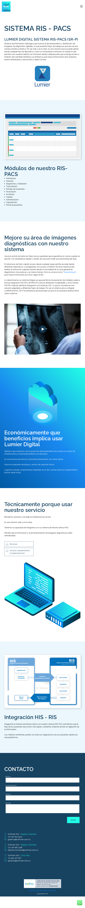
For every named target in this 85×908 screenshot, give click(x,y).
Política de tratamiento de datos (42, 890)
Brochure (13, 544)
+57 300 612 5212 (15, 837)
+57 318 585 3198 (15, 847)
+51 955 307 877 (14, 858)
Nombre (7, 776)
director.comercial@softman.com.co (23, 850)
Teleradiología (69, 272)
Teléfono (8, 794)
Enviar (73, 820)
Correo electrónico (11, 785)
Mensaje (8, 803)
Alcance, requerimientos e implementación (20, 551)
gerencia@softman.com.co (19, 839)
